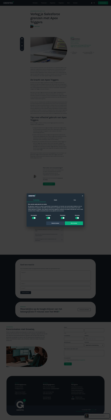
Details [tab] (55, 200)
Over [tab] (75, 200)
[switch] (48, 218)
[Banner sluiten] (82, 195)
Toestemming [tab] (36, 200)
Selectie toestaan (55, 223)
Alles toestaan (74, 223)
